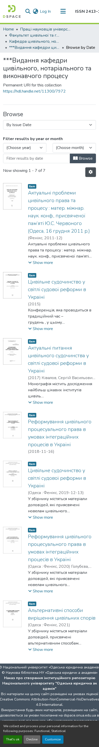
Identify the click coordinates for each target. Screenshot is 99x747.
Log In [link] (45, 11)
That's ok (12, 739)
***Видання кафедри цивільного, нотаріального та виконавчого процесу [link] (34, 47)
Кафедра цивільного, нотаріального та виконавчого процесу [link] (34, 41)
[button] (12, 11)
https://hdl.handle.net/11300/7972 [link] (34, 91)
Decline (32, 739)
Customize (53, 739)
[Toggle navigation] (63, 11)
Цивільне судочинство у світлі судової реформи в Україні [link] (57, 289)
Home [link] (8, 29)
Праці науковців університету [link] (45, 29)
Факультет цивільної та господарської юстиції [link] (34, 35)
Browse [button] (85, 158)
